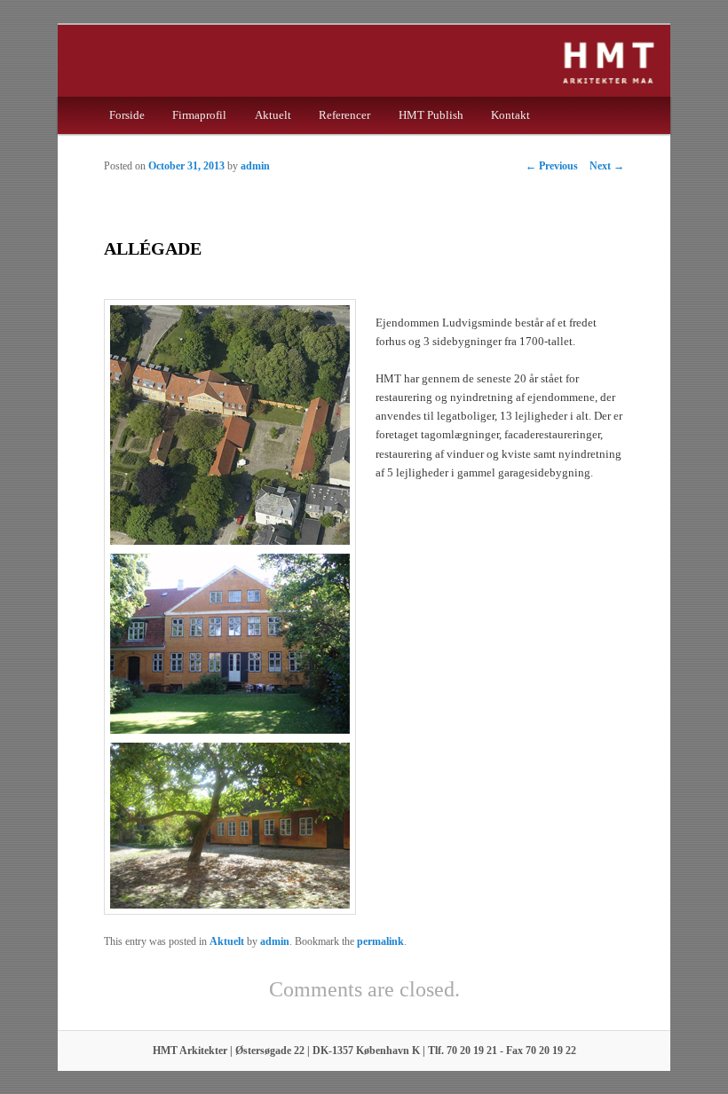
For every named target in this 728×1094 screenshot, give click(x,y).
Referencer (344, 115)
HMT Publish (431, 115)
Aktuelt (273, 115)
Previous (552, 166)
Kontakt (510, 115)
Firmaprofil (199, 115)
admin (255, 166)
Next (607, 166)
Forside (127, 115)
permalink (380, 941)
